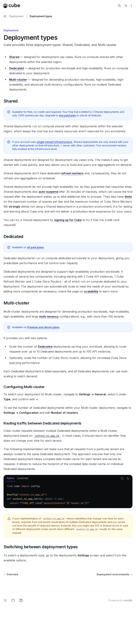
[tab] (10, 478)
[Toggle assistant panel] (126, 5)
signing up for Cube (68, 220)
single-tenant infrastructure (54, 141)
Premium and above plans (43, 327)
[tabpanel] (68, 494)
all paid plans (35, 247)
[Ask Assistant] (128, 478)
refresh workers (72, 173)
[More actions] (131, 5)
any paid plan (67, 115)
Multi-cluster (18, 79)
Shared (14, 57)
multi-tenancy (49, 316)
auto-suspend (48, 191)
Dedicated (16, 68)
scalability (91, 291)
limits (128, 196)
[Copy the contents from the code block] (122, 478)
